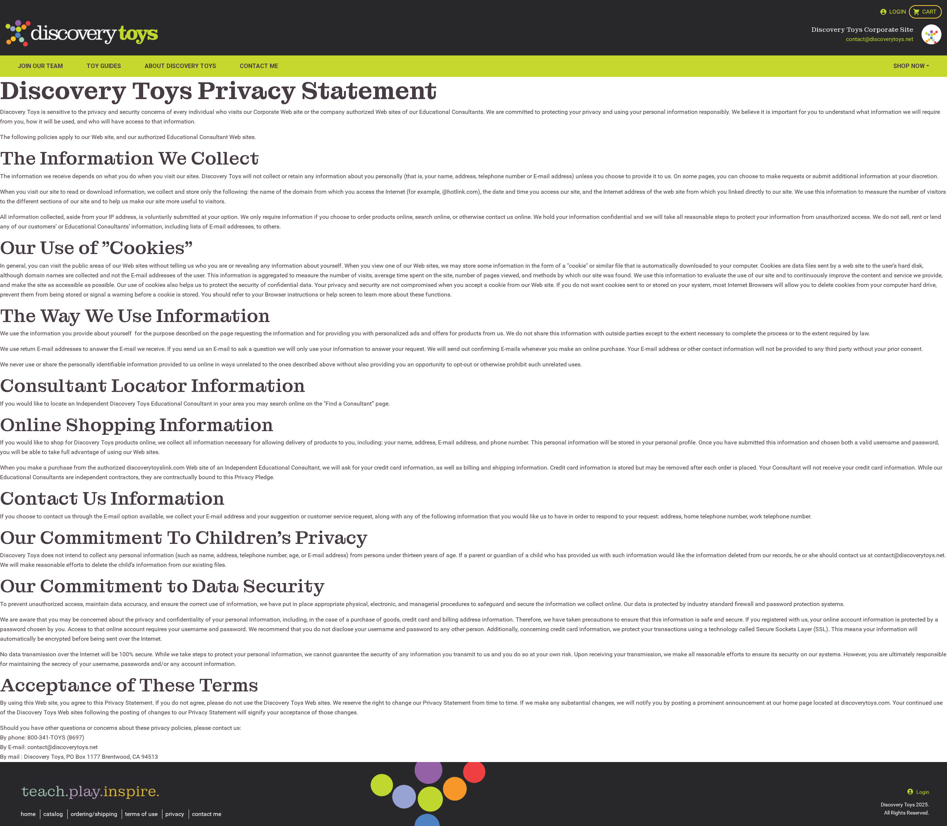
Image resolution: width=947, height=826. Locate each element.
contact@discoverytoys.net (879, 39)
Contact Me (259, 66)
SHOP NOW (909, 66)
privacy (174, 813)
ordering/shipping (94, 813)
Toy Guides (104, 66)
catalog (53, 813)
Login (897, 11)
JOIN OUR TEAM (40, 66)
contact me (206, 813)
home (28, 813)
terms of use (141, 813)
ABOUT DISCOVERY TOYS (180, 66)
